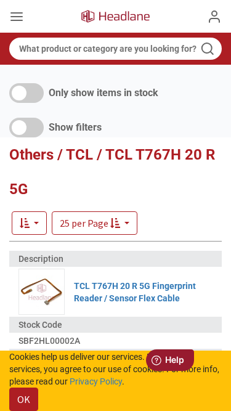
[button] (94, 223)
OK (23, 399)
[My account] (214, 16)
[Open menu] (16, 18)
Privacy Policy (96, 381)
